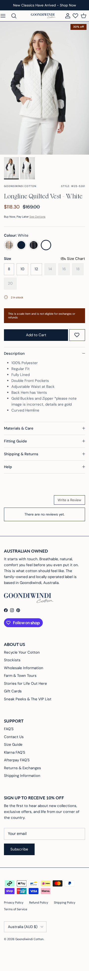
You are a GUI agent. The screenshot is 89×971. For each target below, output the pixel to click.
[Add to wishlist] (76, 334)
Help (8, 466)
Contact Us (14, 736)
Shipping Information (22, 775)
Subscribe (19, 849)
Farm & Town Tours (20, 675)
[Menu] (5, 15)
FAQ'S (9, 728)
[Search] (16, 15)
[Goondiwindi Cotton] (43, 15)
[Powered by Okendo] (16, 502)
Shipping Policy (64, 903)
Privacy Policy (13, 903)
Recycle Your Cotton (22, 652)
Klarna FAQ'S (14, 752)
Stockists (12, 660)
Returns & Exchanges (22, 767)
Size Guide (13, 744)
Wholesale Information (23, 667)
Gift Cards (13, 691)
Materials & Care (18, 428)
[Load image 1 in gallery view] (44, 88)
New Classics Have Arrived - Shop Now (44, 5)
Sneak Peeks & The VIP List (27, 699)
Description (14, 353)
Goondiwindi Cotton (29, 939)
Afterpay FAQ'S (17, 760)
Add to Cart (36, 334)
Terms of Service (15, 909)
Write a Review (69, 500)
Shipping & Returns (21, 454)
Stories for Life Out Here (25, 683)
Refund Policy (38, 903)
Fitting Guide (15, 441)
